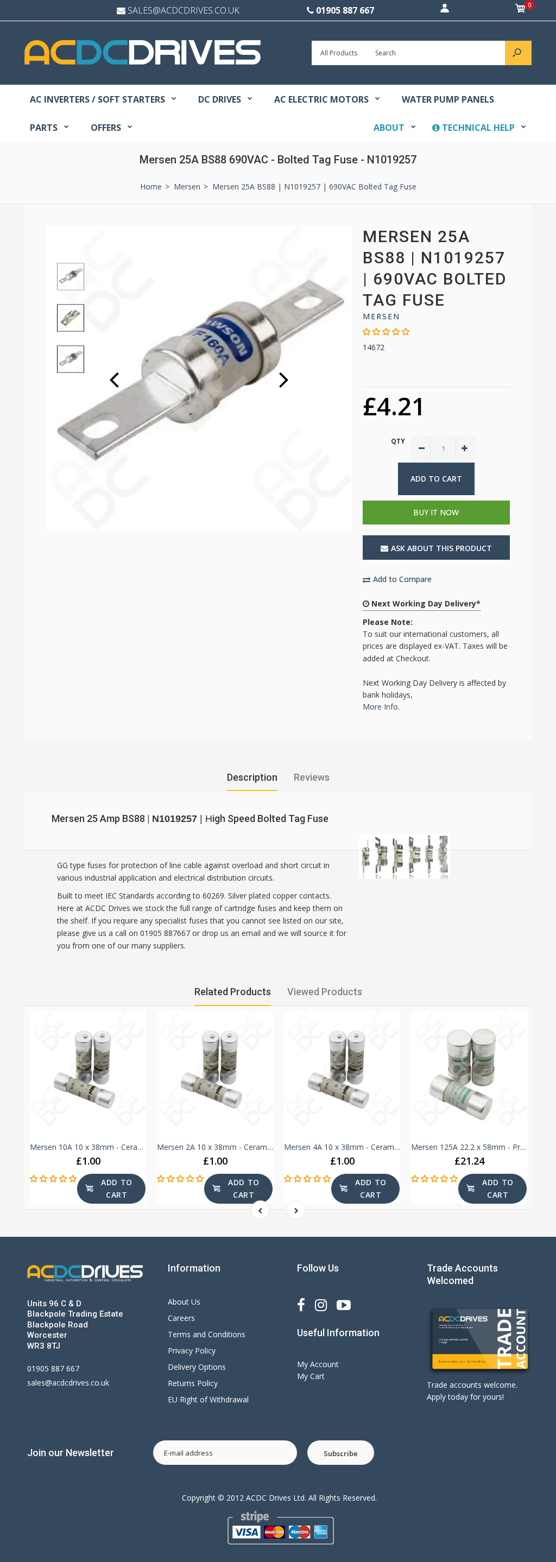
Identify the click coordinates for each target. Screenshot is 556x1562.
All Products (338, 53)
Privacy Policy (192, 1350)
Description (252, 777)
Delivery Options (197, 1367)
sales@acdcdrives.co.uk (68, 1382)
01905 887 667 (345, 10)
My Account (318, 1364)
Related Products (232, 991)
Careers (181, 1318)
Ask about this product (441, 548)
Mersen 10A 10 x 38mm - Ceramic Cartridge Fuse (116, 1147)
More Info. (381, 706)
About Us (184, 1302)
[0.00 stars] (386, 331)
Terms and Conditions (206, 1334)
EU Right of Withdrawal (208, 1399)
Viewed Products (324, 991)
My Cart (311, 1376)
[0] (520, 10)
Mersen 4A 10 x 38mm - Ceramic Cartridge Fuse (368, 1147)
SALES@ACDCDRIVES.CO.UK (183, 10)
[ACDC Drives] (142, 61)
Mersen (381, 316)
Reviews (312, 777)
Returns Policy (193, 1383)
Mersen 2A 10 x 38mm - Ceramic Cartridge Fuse (241, 1147)
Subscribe (341, 1453)
